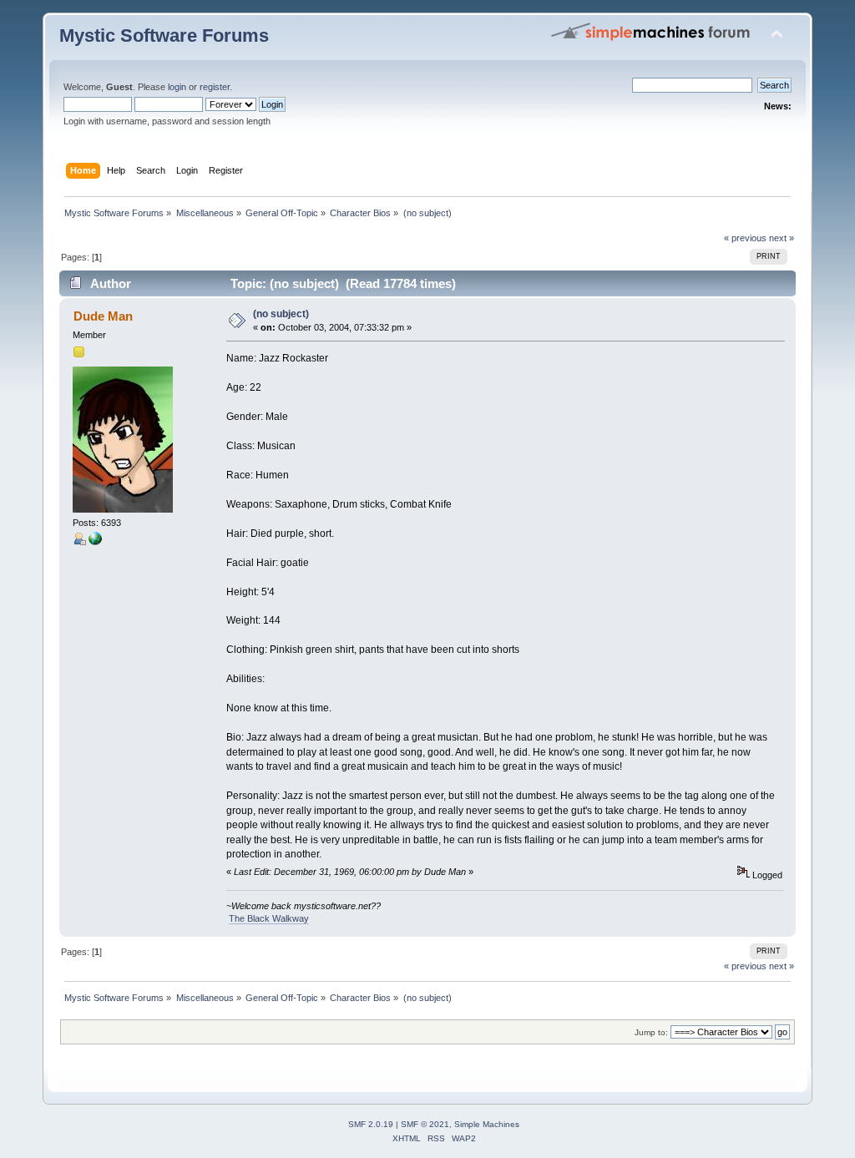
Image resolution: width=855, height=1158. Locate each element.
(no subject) (281, 314)
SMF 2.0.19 (370, 1124)
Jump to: (651, 1032)
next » (781, 238)
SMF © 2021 (425, 1124)
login (177, 87)
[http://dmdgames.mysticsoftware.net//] (95, 542)
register (215, 87)
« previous (745, 238)
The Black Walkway (269, 918)
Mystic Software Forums (164, 35)
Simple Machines (486, 1124)
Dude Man (103, 316)
